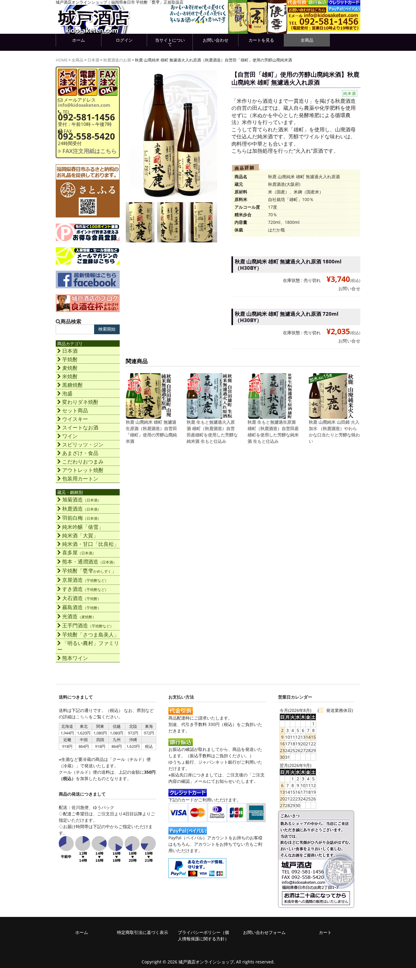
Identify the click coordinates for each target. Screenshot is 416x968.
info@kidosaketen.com (84, 105)
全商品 (307, 40)
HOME (62, 60)
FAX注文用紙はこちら (89, 150)
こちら (82, 717)
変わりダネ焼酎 (80, 401)
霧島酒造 (81, 607)
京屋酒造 (85, 579)
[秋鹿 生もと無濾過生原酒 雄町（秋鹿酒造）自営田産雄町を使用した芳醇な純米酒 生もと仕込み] (270, 415)
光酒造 (79, 616)
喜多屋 (79, 552)
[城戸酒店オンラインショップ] (94, 27)
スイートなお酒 (80, 427)
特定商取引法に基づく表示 (142, 932)
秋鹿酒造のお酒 (117, 60)
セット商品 (75, 410)
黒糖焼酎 (72, 384)
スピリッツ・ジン (83, 444)
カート (325, 932)
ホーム (78, 40)
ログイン (124, 40)
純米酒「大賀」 (80, 535)
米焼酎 (70, 376)
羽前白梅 (81, 517)
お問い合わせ (215, 40)
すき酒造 (85, 588)
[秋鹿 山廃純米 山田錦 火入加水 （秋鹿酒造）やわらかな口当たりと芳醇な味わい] (331, 415)
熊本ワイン (75, 657)
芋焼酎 (70, 359)
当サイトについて (170, 42)
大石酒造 (81, 598)
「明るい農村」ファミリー (88, 646)
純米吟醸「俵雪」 (83, 526)
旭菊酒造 (81, 499)
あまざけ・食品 (80, 452)
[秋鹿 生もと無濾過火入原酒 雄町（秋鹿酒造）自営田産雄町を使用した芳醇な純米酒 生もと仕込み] (209, 415)
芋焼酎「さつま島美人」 (90, 634)
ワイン (70, 435)
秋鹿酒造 (81, 508)
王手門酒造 (88, 625)
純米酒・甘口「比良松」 (90, 543)
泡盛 (67, 393)
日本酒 (93, 60)
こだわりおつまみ (83, 461)
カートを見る (261, 40)
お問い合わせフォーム (264, 932)
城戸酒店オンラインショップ (206, 962)
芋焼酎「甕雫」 (89, 570)
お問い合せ (349, 288)
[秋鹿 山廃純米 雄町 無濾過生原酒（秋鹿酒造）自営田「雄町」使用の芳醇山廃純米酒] (148, 415)
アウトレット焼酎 (83, 470)
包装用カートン (80, 478)
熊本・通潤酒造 (89, 561)
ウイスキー (75, 418)
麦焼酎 (70, 367)
